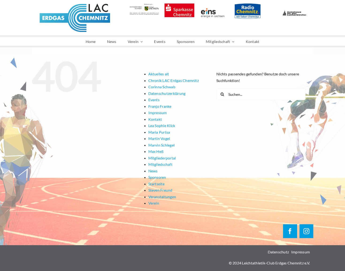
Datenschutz (278, 252)
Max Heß (156, 151)
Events (154, 99)
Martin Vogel (159, 138)
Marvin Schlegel (161, 145)
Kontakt (155, 119)
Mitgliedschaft (160, 164)
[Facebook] (290, 231)
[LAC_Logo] (75, 5)
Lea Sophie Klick (161, 125)
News (153, 171)
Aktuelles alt (158, 74)
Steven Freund (160, 190)
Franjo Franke (160, 106)
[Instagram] (306, 231)
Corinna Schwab (161, 87)
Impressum (157, 112)
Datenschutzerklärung (167, 93)
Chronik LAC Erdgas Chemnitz (173, 80)
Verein (153, 203)
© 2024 (235, 263)
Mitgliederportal (162, 158)
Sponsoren (157, 177)
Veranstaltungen (162, 196)
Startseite (156, 184)
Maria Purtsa (159, 132)
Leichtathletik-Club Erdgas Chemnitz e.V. (276, 263)
